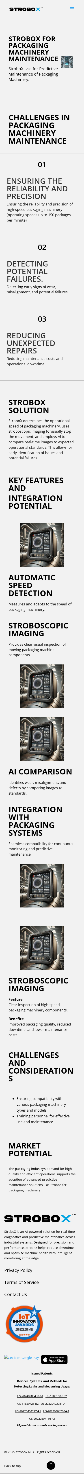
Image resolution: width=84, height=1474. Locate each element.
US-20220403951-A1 (54, 1404)
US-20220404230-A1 (56, 1411)
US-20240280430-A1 (30, 1396)
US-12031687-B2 (56, 1396)
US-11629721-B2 (28, 1404)
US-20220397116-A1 (42, 1419)
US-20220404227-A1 (28, 1411)
